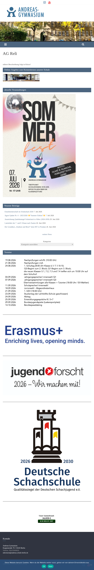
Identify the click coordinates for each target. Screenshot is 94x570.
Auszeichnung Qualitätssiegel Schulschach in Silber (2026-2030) (27, 219)
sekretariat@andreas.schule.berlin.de (15, 553)
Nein (50, 566)
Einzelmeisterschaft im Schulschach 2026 (19, 212)
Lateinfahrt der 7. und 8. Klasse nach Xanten (20, 223)
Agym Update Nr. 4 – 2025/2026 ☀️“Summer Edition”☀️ (25, 215)
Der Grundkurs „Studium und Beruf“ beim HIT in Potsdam (25, 227)
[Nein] (91, 565)
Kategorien (47, 241)
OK (44, 566)
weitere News (47, 234)
